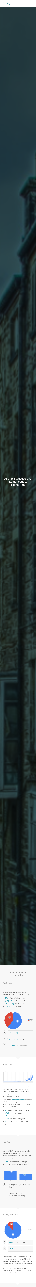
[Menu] (32, 3)
